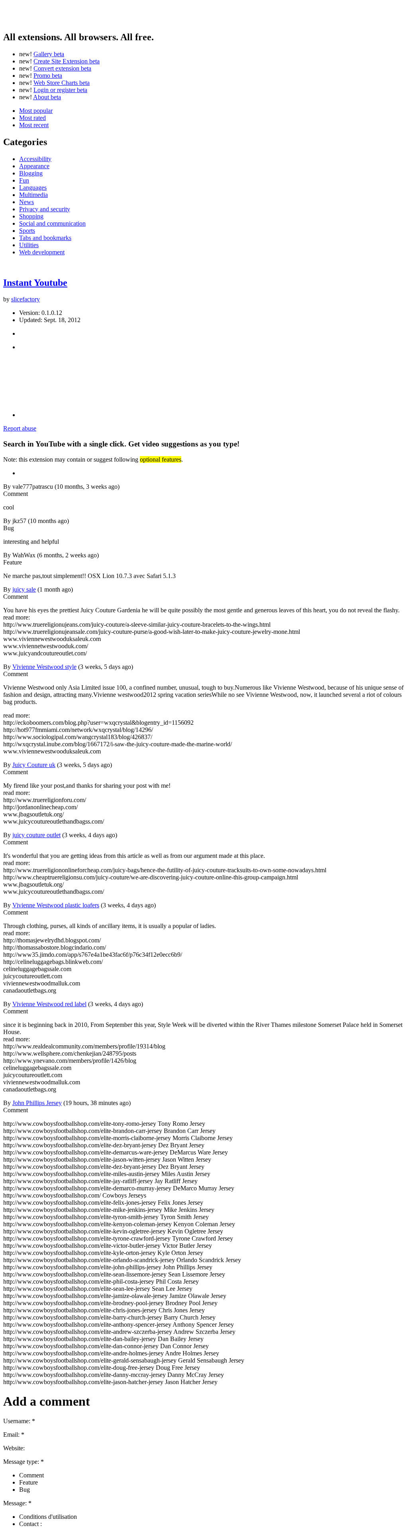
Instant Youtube (35, 282)
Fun (24, 180)
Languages (33, 187)
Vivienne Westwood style (44, 666)
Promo (47, 75)
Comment (31, 1475)
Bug (24, 1489)
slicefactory (25, 299)
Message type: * (23, 1461)
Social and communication (52, 223)
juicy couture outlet (36, 835)
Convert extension (62, 68)
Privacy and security (44, 209)
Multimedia (33, 194)
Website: (14, 1448)
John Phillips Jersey (37, 1102)
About (47, 97)
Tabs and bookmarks (45, 237)
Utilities (29, 245)
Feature (28, 1482)
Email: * (13, 1434)
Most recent (34, 125)
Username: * (19, 1421)
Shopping (31, 216)
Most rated (32, 117)
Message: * (17, 1503)
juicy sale (24, 589)
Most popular (36, 110)
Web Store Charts (61, 82)
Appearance (34, 166)
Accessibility (35, 158)
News (26, 202)
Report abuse (19, 428)
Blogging (31, 173)
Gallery (48, 54)
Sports (27, 230)
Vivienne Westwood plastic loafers (55, 905)
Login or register (60, 90)
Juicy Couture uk (33, 764)
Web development (42, 252)
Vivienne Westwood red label (49, 1004)
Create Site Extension (66, 61)
